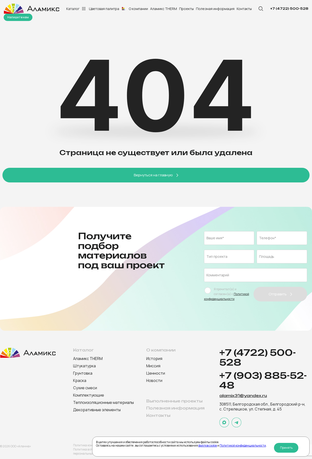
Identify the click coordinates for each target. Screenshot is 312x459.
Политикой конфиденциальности (243, 445)
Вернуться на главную (153, 175)
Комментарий (217, 275)
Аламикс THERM (163, 8)
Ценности (155, 373)
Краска (79, 380)
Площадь (266, 256)
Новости (154, 380)
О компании (138, 8)
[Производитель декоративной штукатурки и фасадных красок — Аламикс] (32, 9)
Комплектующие (88, 395)
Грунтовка (82, 373)
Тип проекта (216, 256)
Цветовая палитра (104, 8)
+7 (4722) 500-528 (289, 8)
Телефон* (267, 238)
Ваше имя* (215, 238)
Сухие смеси (85, 387)
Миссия (153, 366)
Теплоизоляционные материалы (103, 402)
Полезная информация (215, 8)
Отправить (278, 294)
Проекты (186, 8)
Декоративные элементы (97, 409)
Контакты (244, 8)
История (154, 358)
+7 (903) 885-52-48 (263, 381)
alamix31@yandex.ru (243, 396)
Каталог (72, 8)
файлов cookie (207, 445)
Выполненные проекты (174, 401)
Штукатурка (84, 366)
